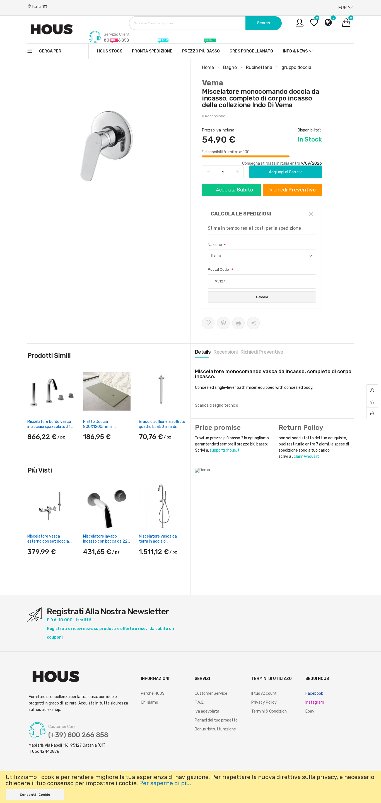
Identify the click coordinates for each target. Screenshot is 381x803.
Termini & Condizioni (269, 711)
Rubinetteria (259, 67)
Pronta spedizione (152, 49)
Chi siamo (149, 702)
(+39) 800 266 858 (78, 735)
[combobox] (205, 23)
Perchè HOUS (153, 693)
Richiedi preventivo (261, 352)
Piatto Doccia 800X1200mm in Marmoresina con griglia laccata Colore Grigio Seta (106, 429)
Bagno (230, 67)
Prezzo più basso (201, 49)
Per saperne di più (164, 783)
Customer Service (211, 693)
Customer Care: (62, 727)
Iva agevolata (207, 711)
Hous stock (109, 49)
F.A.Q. (199, 702)
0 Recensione (213, 116)
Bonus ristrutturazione (215, 729)
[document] (190, 787)
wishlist (372, 402)
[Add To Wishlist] (208, 323)
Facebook (314, 693)
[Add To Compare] (223, 323)
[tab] (203, 352)
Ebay (309, 711)
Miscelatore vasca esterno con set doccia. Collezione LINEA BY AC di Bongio (49, 544)
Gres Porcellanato (251, 51)
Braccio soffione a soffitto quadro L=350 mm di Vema (162, 426)
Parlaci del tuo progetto (216, 720)
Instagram (314, 702)
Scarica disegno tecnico (216, 405)
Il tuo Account (264, 693)
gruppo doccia (296, 67)
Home (208, 67)
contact (372, 413)
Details (203, 352)
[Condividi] (253, 323)
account (372, 390)
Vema (212, 82)
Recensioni (225, 352)
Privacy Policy (264, 702)
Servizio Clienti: (117, 35)
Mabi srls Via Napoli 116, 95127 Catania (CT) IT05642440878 (67, 748)
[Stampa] (238, 323)
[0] (314, 24)
